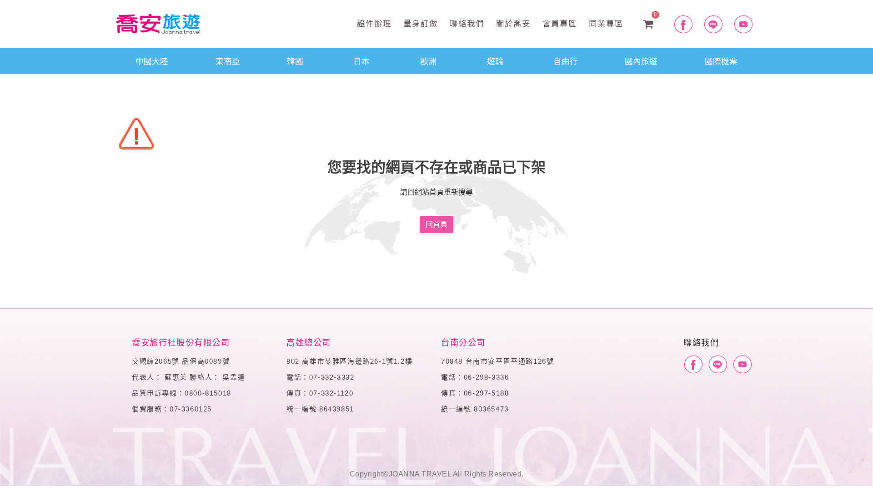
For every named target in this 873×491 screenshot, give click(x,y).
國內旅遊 (641, 60)
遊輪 (495, 60)
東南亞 (228, 60)
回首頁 (436, 224)
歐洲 (428, 60)
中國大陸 (151, 60)
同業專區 (604, 23)
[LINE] (718, 364)
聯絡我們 (465, 23)
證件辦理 (372, 23)
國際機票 (721, 60)
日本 (361, 60)
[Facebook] (693, 364)
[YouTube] (742, 364)
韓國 (295, 60)
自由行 (565, 60)
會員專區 (558, 23)
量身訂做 (419, 23)
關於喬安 (512, 23)
